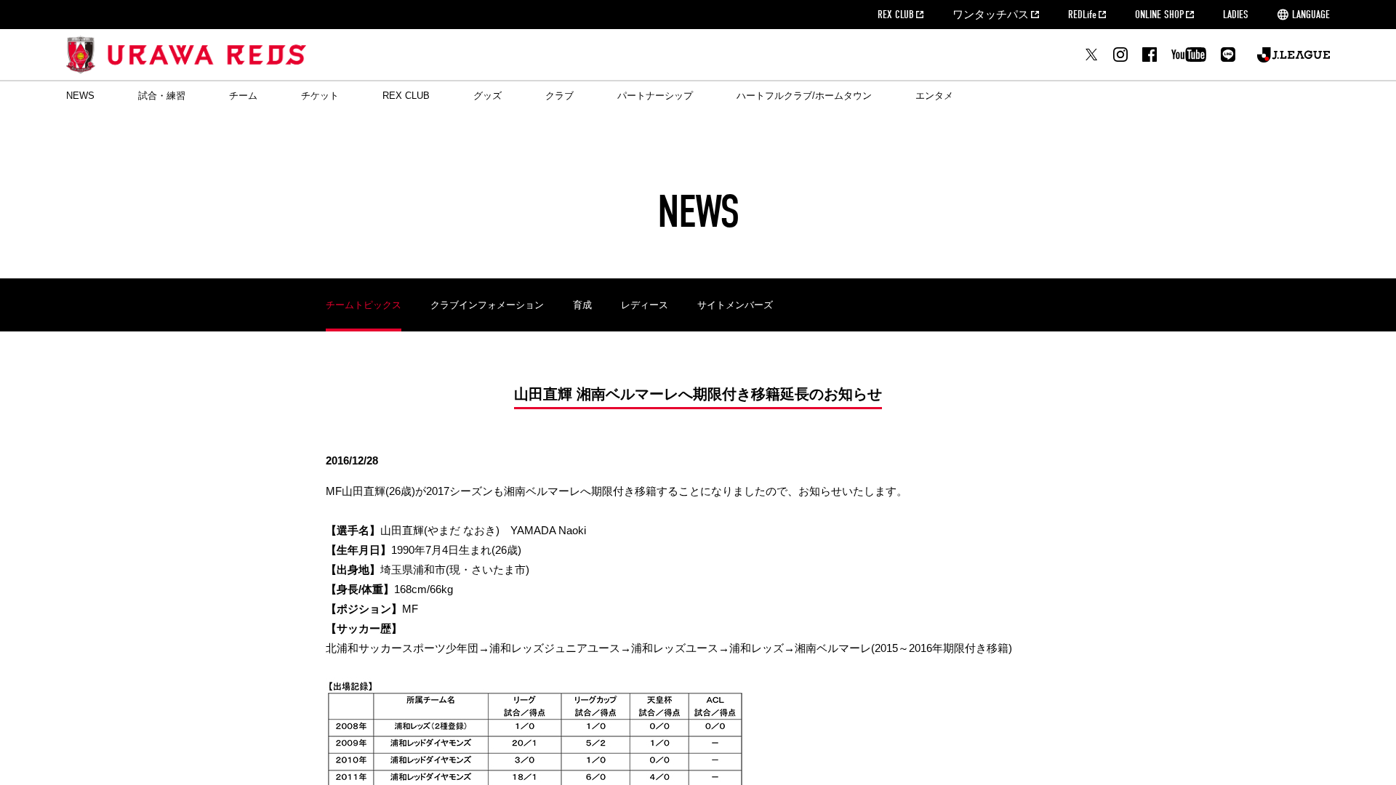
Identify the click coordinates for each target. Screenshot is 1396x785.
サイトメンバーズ (735, 304)
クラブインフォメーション (487, 304)
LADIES (1235, 14)
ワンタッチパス (990, 14)
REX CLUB (896, 14)
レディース (644, 304)
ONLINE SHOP (1159, 14)
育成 (582, 304)
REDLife (1082, 14)
